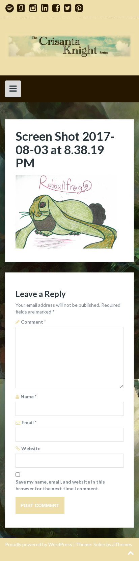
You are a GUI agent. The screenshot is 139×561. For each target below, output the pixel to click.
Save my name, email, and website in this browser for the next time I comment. (60, 485)
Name (28, 396)
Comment (33, 322)
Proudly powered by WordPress (38, 544)
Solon (99, 544)
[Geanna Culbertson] (69, 45)
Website (30, 448)
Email (29, 422)
